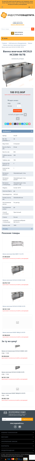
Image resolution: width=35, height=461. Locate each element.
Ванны (30, 43)
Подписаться (27, 419)
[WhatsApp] (20, 124)
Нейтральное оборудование (17, 43)
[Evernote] (27, 124)
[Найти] (32, 29)
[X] (15, 124)
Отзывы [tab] (5, 229)
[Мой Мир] (22, 124)
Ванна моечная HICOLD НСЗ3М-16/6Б (14, 280)
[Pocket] (29, 124)
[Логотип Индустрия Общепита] (17, 15)
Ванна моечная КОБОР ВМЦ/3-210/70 (14, 332)
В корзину (17, 111)
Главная (4, 43)
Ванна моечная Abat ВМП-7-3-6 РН (13, 254)
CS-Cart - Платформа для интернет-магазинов (15, 455)
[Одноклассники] (10, 124)
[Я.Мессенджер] (6, 124)
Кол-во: (10, 106)
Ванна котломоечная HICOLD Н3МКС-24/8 (14, 351)
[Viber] (17, 124)
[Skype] (25, 124)
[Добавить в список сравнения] (18, 118)
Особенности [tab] (7, 131)
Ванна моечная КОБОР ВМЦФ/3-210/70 (13, 393)
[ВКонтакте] (8, 124)
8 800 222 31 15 (18, 23)
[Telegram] (13, 124)
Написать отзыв (17, 59)
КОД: (9, 103)
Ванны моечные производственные (14, 45)
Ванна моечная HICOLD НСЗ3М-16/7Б (14, 306)
